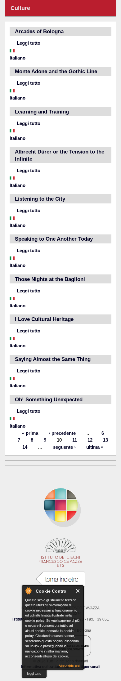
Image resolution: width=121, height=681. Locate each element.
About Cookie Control (28, 590)
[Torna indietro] (60, 579)
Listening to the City (40, 199)
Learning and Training (42, 112)
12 (89, 440)
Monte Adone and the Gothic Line (56, 71)
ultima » (94, 446)
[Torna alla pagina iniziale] (60, 505)
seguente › (64, 446)
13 (105, 440)
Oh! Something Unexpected (49, 399)
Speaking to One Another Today (54, 239)
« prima (30, 432)
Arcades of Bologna (39, 31)
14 (24, 446)
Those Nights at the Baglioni (50, 279)
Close (78, 591)
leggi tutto (34, 673)
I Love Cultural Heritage (44, 319)
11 (74, 440)
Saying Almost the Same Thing (53, 359)
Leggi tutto (28, 43)
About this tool (69, 665)
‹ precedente (62, 432)
